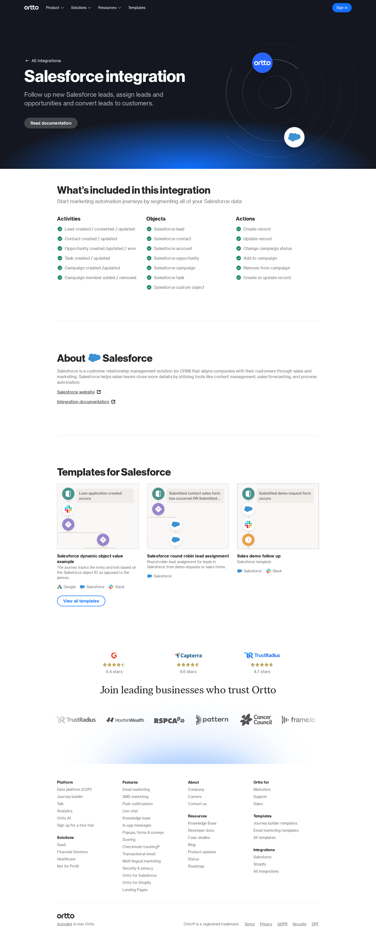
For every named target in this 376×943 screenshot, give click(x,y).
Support (260, 796)
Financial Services (72, 852)
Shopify (259, 864)
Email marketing (136, 789)
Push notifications (138, 804)
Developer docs (201, 830)
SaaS (61, 844)
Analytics (64, 811)
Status (193, 859)
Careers (195, 796)
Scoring (129, 839)
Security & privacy (138, 868)
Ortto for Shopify (137, 882)
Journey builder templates (275, 823)
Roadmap (196, 866)
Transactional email (139, 854)
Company (196, 789)
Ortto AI (64, 818)
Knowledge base (136, 818)
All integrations (266, 871)
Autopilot (64, 924)
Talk (60, 804)
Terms (250, 924)
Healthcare (66, 859)
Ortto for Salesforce (140, 875)
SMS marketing (135, 796)
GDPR (282, 924)
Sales (258, 804)
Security (299, 924)
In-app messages (137, 825)
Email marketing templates (275, 830)
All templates (264, 837)
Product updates (202, 852)
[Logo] (33, 7)
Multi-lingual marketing (142, 861)
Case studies (199, 837)
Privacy (266, 924)
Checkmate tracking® (141, 847)
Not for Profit (68, 866)
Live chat (130, 811)
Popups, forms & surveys (143, 832)
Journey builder (70, 796)
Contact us (197, 804)
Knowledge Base (202, 823)
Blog (192, 844)
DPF (315, 924)
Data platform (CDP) (74, 789)
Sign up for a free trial (75, 825)
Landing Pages (135, 889)
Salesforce (262, 857)
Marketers (262, 789)
